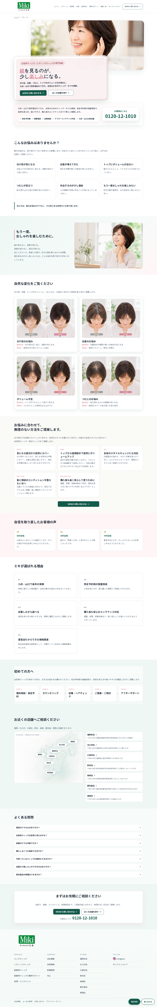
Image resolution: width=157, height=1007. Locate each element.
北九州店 (62, 745)
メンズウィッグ (20, 958)
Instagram (120, 958)
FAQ (48, 975)
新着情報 (50, 970)
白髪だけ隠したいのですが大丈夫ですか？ (33, 866)
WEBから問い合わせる (32, 92)
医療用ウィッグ (20, 970)
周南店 (73, 741)
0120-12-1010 (120, 115)
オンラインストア (114, 6)
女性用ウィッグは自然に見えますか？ (31, 835)
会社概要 (50, 958)
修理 (77, 6)
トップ (16, 17)
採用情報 (50, 964)
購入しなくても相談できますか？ (30, 851)
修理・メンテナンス (22, 981)
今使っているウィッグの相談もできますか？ (34, 858)
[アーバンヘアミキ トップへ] (24, 6)
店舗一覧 (103, 6)
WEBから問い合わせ (131, 6)
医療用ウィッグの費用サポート (27, 975)
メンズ (56, 6)
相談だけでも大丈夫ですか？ (28, 827)
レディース (64, 6)
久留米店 (52, 756)
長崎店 (40, 754)
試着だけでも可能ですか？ (27, 843)
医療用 (72, 6)
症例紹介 (84, 6)
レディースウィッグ (22, 964)
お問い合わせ (39, 1001)
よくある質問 (27, 1001)
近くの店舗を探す (59, 92)
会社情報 (17, 1001)
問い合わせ (148, 1002)
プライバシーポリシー (54, 1001)
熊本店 (49, 763)
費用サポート (93, 6)
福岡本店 (55, 751)
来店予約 (134, 1002)
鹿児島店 (50, 772)
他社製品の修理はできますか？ (29, 874)
